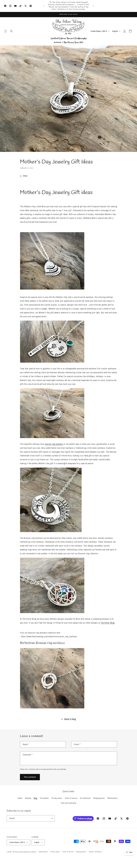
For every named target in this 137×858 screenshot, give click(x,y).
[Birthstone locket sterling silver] (52, 612)
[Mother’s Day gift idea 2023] (52, 437)
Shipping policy (99, 798)
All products (44, 798)
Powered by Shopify (29, 852)
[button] (6, 31)
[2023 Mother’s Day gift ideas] (52, 362)
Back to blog (70, 719)
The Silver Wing (107, 622)
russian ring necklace (54, 443)
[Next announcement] (93, 5)
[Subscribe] (52, 818)
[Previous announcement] (44, 5)
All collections (85, 798)
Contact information (95, 852)
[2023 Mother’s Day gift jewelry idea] (52, 708)
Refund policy (112, 798)
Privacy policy (56, 798)
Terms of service (71, 798)
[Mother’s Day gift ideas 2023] (51, 531)
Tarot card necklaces (68, 803)
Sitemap (28, 798)
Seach (20, 798)
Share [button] (25, 176)
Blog (35, 798)
